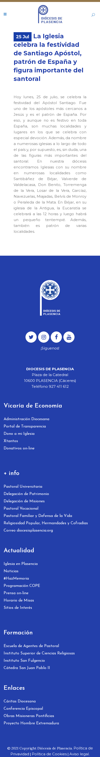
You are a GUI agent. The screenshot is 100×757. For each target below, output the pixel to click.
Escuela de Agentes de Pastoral (31, 646)
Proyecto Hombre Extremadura (31, 723)
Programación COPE (22, 586)
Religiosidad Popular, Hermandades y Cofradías (46, 523)
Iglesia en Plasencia (21, 564)
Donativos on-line (19, 448)
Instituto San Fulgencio (24, 661)
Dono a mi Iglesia (19, 434)
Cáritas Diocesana (20, 701)
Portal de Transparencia (25, 426)
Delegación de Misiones (24, 501)
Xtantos (11, 441)
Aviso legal (79, 754)
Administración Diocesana (26, 419)
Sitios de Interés (18, 608)
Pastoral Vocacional (21, 509)
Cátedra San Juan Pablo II (27, 668)
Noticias (11, 571)
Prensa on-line (16, 593)
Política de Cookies (49, 754)
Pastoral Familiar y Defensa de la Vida (38, 516)
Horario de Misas (19, 600)
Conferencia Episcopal (23, 709)
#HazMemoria (16, 579)
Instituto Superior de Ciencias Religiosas (39, 653)
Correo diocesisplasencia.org (28, 531)
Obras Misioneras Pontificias (29, 716)
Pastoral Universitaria (23, 487)
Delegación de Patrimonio (26, 494)
